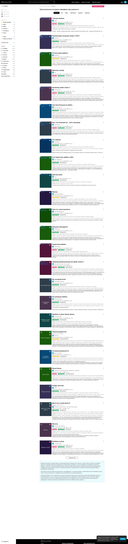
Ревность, (99, 27)
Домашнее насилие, (98, 166)
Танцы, (57, 27)
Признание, (88, 79)
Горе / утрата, (89, 131)
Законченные (73, 12)
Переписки (87, 12)
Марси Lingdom (58, 353)
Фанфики (94, 340)
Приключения (6, 69)
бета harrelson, (62, 406)
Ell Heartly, (56, 370)
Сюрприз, (58, 377)
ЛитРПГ (91, 392)
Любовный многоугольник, (86, 415)
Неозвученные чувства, (76, 377)
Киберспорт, (74, 394)
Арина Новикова (58, 298)
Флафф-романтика (67, 412)
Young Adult (83, 60)
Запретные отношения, (103, 359)
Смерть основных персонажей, (96, 270)
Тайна (55, 20)
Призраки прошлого (87, 323)
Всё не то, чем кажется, (75, 218)
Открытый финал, (77, 96)
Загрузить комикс (96, 2)
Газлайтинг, (82, 61)
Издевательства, (59, 61)
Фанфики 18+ (59, 412)
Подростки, (102, 96)
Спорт (4, 71)
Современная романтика (82, 25)
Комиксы (5, 28)
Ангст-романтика (78, 94)
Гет (88, 412)
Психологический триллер (84, 304)
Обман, (101, 148)
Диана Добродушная (59, 211)
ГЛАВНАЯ (5, 6)
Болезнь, (88, 218)
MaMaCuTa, (71, 370)
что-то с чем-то (58, 107)
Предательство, (59, 131)
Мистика (5, 57)
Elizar (55, 387)
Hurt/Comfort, (58, 415)
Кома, (92, 166)
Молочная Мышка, (64, 370)
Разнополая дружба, (86, 377)
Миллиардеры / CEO (83, 199)
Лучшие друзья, (91, 450)
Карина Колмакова (58, 194)
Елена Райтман (60, 333)
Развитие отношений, (100, 377)
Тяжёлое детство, (95, 253)
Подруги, (91, 394)
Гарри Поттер (60, 405)
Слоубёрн (90, 94)
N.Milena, (56, 406)
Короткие (80, 12)
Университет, (95, 44)
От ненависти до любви (103, 200)
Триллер (58, 304)
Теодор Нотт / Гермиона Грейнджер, (65, 413)
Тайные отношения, (66, 415)
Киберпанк (76, 392)
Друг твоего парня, (98, 342)
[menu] (8, 40)
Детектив (5, 63)
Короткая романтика (78, 269)
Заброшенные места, (76, 166)
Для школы (5, 42)
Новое (4, 32)
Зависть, (90, 44)
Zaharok (56, 335)
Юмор (4, 67)
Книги (41, 6)
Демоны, (95, 359)
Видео (4, 26)
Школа (71, 183)
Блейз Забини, (77, 413)
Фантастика (96, 392)
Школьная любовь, (97, 61)
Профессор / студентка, (103, 44)
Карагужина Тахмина (59, 281)
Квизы (4, 36)
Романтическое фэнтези (61, 358)
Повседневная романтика (62, 25)
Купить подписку (75, 2)
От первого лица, (89, 61)
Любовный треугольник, (89, 113)
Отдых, (67, 218)
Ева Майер (56, 141)
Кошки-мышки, (84, 96)
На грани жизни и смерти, (61, 359)
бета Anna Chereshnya (72, 406)
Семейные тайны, (102, 432)
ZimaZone (77, 370)
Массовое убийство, (71, 432)
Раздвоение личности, (61, 218)
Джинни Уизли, (83, 413)
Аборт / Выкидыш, (60, 253)
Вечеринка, (97, 148)
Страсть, (93, 377)
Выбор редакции (7, 22)
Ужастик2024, (94, 432)
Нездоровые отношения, (77, 200)
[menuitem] (8, 6)
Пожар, (67, 44)
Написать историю (85, 2)
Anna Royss (57, 124)
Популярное (6, 30)
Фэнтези (84, 358)
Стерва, (57, 79)
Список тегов (47, 6)
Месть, (86, 44)
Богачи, (96, 200)
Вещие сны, (77, 270)
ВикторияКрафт (58, 159)
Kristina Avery (57, 89)
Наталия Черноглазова (59, 426)
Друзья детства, (67, 61)
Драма (84, 43)
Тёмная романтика (78, 43)
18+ (62, 12)
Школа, (73, 61)
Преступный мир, (82, 27)
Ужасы (4, 52)
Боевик (4, 74)
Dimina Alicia (57, 246)
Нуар (90, 431)
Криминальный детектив (79, 431)
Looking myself (57, 316)
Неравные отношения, (61, 44)
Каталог (42, 543)
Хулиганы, (74, 131)
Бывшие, (81, 323)
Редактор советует (7, 38)
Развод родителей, (67, 131)
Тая (55, 72)
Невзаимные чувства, (92, 27)
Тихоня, (67, 183)
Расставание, (76, 253)
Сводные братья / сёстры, (85, 253)
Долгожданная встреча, (68, 270)
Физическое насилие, (79, 44)
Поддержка (6, 541)
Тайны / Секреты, (97, 394)
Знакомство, (62, 79)
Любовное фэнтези (77, 358)
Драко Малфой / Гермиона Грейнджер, (96, 413)
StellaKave (56, 55)
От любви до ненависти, (102, 415)
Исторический (6, 76)
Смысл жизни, (70, 113)
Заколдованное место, (61, 342)
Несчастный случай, (89, 148)
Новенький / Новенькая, (71, 79)
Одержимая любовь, (86, 432)
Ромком (90, 375)
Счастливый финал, (73, 27)
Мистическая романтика (89, 269)
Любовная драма (72, 25)
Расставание (104, 218)
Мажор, (66, 96)
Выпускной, (102, 79)
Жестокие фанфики (86, 340)
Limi (55, 176)
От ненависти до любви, (94, 96)
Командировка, (64, 323)
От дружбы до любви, (64, 27)
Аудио (66, 12)
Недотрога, (101, 450)
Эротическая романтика (98, 375)
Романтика (91, 25)
